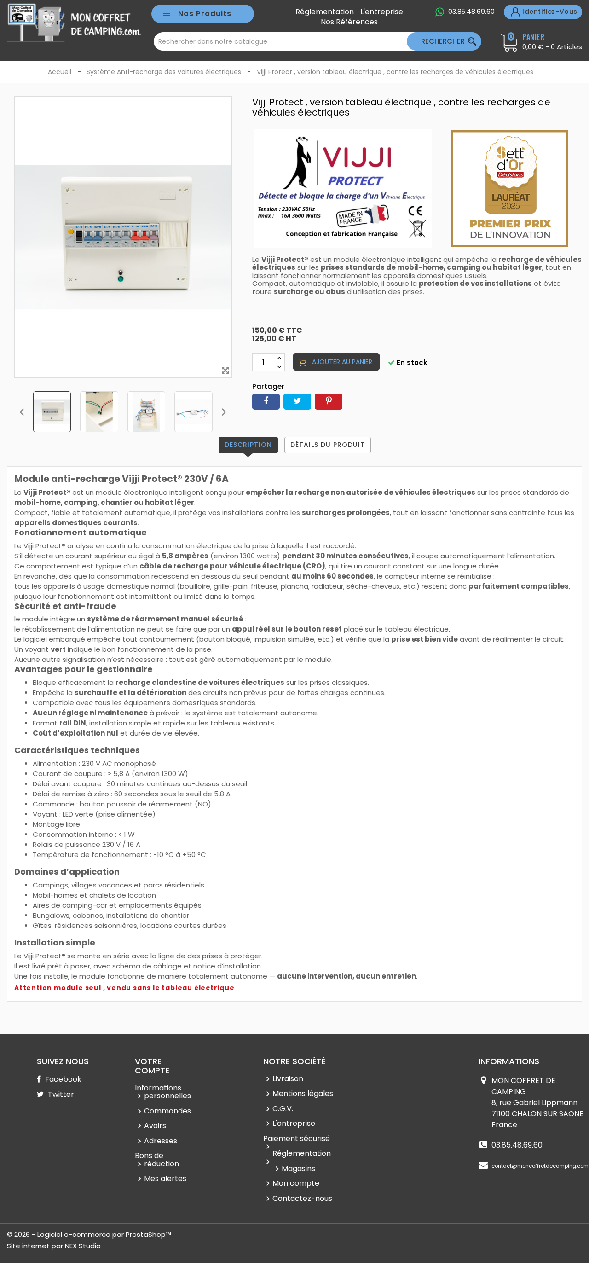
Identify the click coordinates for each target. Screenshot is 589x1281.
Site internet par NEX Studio (54, 1246)
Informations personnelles (163, 1092)
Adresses (160, 1141)
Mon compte (295, 1183)
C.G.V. (282, 1108)
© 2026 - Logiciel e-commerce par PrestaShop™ (89, 1234)
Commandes (167, 1111)
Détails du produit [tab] (327, 444)
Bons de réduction (157, 1159)
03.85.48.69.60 (471, 11)
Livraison (287, 1078)
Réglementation (324, 12)
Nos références (349, 22)
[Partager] (266, 402)
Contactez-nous (302, 1198)
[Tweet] (297, 402)
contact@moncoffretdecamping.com (540, 1166)
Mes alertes (165, 1178)
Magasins (298, 1168)
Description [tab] (248, 444)
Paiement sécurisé (296, 1138)
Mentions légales (302, 1093)
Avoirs (155, 1125)
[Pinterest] (328, 402)
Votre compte (152, 1065)
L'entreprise (381, 12)
